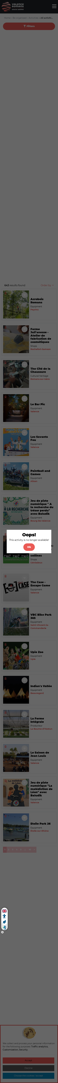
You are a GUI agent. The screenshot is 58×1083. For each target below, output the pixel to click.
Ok (29, 547)
